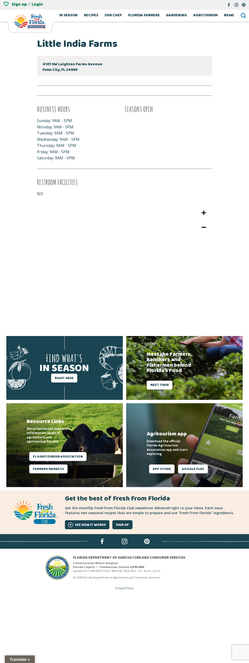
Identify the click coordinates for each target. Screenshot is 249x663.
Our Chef (113, 15)
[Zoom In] (204, 213)
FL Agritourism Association (58, 456)
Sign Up (122, 525)
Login (37, 4)
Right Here (64, 378)
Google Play (193, 469)
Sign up (19, 4)
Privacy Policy (125, 588)
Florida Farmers (144, 15)
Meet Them (159, 385)
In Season (68, 15)
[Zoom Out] (204, 227)
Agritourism (205, 15)
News (229, 15)
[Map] (124, 265)
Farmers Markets (48, 469)
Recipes (91, 15)
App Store (162, 469)
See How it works (90, 525)
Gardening (176, 15)
